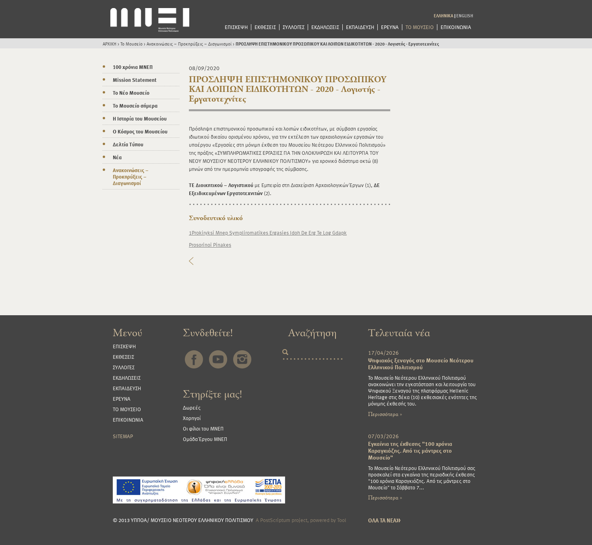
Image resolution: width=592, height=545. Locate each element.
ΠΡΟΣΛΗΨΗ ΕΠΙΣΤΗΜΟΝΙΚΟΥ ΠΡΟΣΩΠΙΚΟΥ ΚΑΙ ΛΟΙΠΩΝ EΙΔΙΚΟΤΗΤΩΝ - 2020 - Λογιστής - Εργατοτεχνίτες (337, 43)
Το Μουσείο (131, 43)
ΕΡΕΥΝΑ (390, 27)
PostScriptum (275, 520)
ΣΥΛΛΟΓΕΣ (293, 27)
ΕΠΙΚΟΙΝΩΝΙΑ (456, 27)
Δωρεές (192, 408)
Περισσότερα (385, 414)
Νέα (117, 157)
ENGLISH (464, 15)
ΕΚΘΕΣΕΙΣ (265, 27)
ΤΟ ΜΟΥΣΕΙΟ (420, 27)
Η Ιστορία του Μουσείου (140, 118)
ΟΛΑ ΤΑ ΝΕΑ (384, 520)
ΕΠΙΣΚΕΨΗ (236, 27)
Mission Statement (135, 80)
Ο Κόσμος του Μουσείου (140, 131)
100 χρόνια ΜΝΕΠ (133, 67)
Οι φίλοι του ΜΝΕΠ (203, 428)
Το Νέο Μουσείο (131, 93)
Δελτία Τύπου (128, 144)
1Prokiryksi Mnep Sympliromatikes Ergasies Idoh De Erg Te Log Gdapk (268, 233)
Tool (341, 520)
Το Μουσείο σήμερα (135, 106)
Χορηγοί (192, 418)
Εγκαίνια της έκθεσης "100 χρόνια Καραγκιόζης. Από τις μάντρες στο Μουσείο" (410, 450)
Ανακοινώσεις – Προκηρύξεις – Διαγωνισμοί (189, 43)
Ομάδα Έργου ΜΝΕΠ (205, 439)
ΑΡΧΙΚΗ (109, 43)
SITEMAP (123, 436)
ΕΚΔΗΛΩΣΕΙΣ (325, 27)
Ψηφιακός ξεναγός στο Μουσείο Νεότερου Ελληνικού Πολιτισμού (421, 363)
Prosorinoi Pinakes (210, 245)
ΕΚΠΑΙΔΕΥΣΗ (360, 27)
